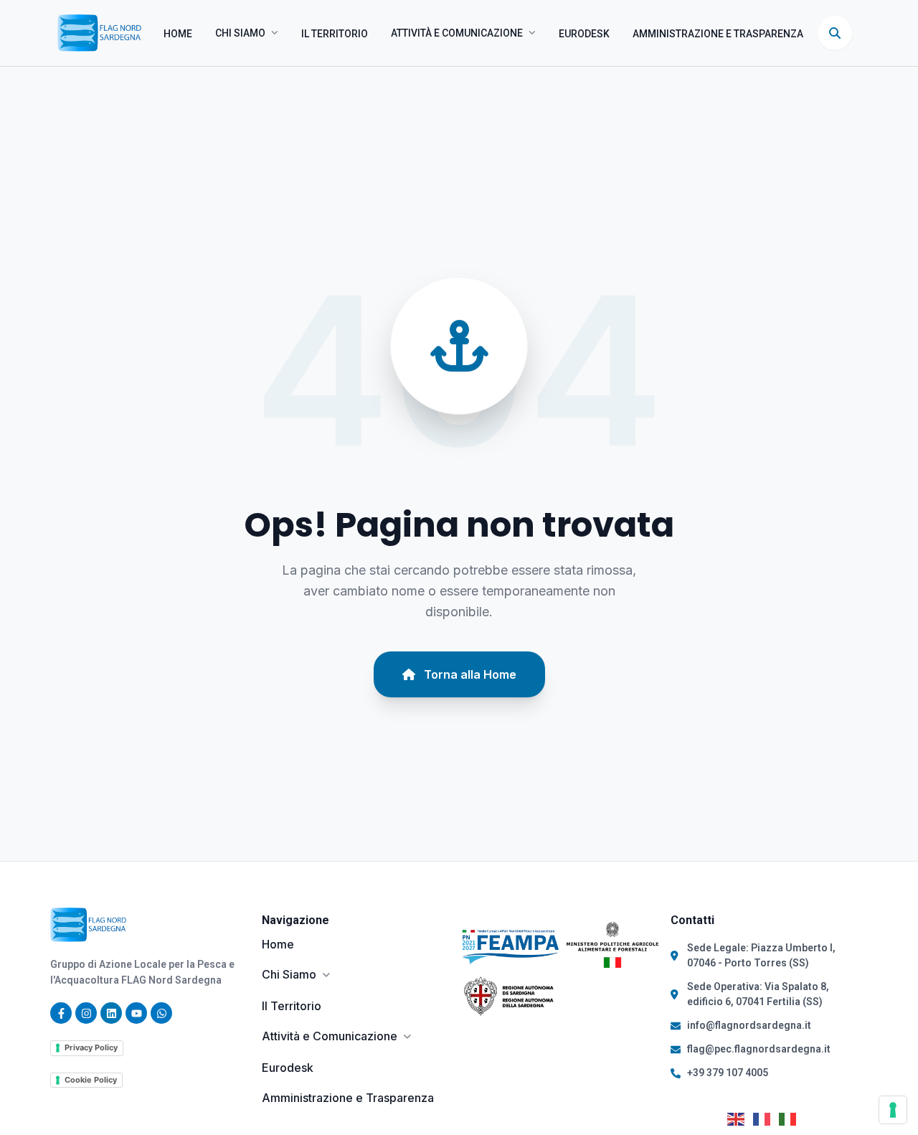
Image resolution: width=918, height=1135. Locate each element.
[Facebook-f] (61, 1013)
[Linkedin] (111, 1013)
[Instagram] (86, 1013)
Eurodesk (584, 33)
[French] (766, 1117)
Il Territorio (334, 33)
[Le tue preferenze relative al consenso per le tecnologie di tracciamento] (893, 1110)
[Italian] (792, 1117)
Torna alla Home (470, 674)
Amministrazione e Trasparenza (718, 33)
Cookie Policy (91, 1080)
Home (178, 33)
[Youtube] (136, 1013)
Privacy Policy (91, 1047)
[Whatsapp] (161, 1013)
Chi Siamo (240, 33)
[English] (740, 1117)
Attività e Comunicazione (457, 33)
